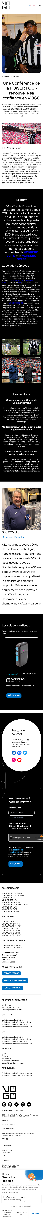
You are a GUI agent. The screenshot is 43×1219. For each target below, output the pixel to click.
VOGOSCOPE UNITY (11, 930)
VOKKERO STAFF (9, 898)
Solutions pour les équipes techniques (17, 1073)
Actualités (6, 959)
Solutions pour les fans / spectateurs (17, 1026)
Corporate (23, 828)
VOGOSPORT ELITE (11, 921)
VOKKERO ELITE (16, 280)
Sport (14, 826)
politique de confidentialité (15, 851)
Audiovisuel (24, 826)
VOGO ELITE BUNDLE (12, 945)
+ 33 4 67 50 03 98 (9, 1124)
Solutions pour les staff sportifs (15, 1024)
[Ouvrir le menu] (39, 5)
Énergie (5, 1056)
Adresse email (15, 808)
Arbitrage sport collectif (12, 1007)
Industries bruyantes (10, 1060)
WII (19, 282)
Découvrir (14, 695)
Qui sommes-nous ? (10, 952)
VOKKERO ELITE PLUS (12, 893)
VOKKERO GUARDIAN (11, 902)
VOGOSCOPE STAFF (11, 933)
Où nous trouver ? (9, 955)
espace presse (11, 973)
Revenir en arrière (11, 76)
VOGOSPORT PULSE (11, 926)
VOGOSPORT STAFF (11, 924)
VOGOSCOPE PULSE (11, 935)
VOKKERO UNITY (9, 900)
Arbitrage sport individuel (12, 1009)
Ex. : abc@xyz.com (16, 817)
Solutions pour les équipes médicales (17, 1022)
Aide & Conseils (8, 957)
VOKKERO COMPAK (10, 911)
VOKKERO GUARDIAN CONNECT (16, 904)
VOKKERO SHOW (9, 907)
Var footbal (6, 1005)
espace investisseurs (15, 980)
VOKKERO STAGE (9, 909)
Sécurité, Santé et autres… (13, 1063)
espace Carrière (12, 988)
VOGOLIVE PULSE (10, 928)
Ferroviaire (6, 1058)
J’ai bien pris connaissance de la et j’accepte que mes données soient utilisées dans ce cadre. (20, 852)
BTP (4, 1054)
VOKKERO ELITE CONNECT (14, 895)
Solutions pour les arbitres (12, 1020)
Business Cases (8, 962)
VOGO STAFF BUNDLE (12, 947)
